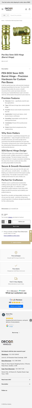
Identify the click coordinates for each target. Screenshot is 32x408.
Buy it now (16, 226)
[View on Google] (3, 314)
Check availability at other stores (11, 235)
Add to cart (21, 221)
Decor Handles (8, 404)
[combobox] (16, 15)
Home (3, 20)
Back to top (15, 332)
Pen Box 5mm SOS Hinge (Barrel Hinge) (14, 20)
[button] (29, 9)
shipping (10, 217)
